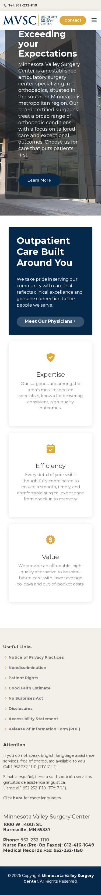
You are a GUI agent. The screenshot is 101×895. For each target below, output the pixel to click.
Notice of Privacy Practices (36, 657)
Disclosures (21, 708)
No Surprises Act (26, 698)
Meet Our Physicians (48, 321)
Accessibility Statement (33, 719)
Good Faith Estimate (30, 688)
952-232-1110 (34, 839)
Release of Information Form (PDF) (44, 729)
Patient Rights (23, 678)
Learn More (39, 180)
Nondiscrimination (27, 667)
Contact (72, 20)
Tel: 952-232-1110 (22, 5)
